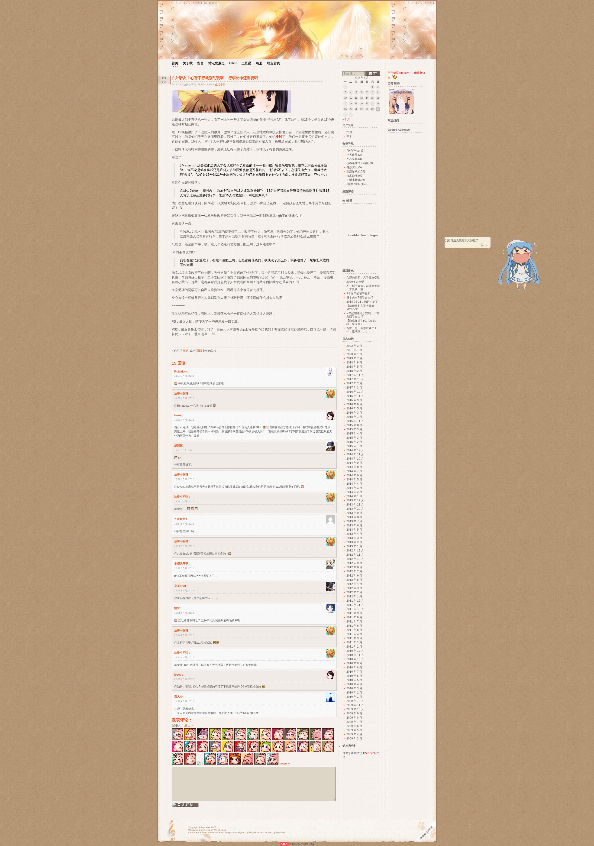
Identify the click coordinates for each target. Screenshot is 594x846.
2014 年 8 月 (354, 467)
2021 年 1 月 (354, 350)
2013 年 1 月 (354, 546)
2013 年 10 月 (355, 508)
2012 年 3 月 (354, 588)
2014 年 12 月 (355, 450)
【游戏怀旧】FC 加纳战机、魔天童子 (361, 322)
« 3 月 (346, 119)
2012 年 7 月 (354, 571)
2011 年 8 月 (354, 617)
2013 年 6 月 (354, 525)
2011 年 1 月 (354, 646)
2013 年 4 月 (354, 533)
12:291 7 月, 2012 (184, 419)
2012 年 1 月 (354, 596)
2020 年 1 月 (354, 354)
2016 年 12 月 (355, 391)
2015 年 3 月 (354, 437)
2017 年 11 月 (355, 375)
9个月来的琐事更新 (358, 293)
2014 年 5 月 (354, 479)
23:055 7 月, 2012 (184, 679)
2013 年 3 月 (354, 538)
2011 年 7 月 (354, 621)
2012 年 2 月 (354, 592)
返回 (199, 350)
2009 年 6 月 (354, 726)
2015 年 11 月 (355, 421)
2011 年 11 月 (355, 604)
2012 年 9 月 (354, 563)
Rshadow (180, 371)
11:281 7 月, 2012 (184, 398)
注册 (349, 132)
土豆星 (246, 63)
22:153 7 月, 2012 (184, 657)
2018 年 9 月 (354, 362)
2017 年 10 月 (355, 379)
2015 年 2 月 (354, 442)
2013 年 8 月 (354, 517)
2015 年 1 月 (354, 446)
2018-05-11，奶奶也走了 (362, 301)
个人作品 (352, 154)
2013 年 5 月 (354, 529)
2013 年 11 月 (355, 504)
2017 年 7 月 (354, 383)
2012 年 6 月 (354, 575)
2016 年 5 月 (354, 408)
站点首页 (273, 63)
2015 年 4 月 (354, 433)
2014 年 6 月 (354, 475)
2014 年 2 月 (354, 492)
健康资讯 (352, 167)
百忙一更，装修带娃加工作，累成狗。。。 (361, 330)
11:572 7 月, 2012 (184, 523)
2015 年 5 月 (354, 429)
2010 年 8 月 (354, 667)
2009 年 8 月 (354, 717)
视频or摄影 (353, 184)
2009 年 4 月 (354, 734)
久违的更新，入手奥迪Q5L (363, 277)
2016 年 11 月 (355, 396)
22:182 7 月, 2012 (184, 568)
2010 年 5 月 (354, 680)
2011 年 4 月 (354, 634)
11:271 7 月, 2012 (184, 376)
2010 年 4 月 (354, 684)
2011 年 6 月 (354, 625)
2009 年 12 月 (355, 701)
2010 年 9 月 (354, 663)
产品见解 (352, 159)
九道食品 (179, 519)
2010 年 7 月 (354, 671)
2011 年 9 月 (354, 613)
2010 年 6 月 (354, 675)
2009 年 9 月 (354, 713)
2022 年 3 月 (354, 345)
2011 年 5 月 (354, 630)
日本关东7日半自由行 (359, 297)
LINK (233, 63)
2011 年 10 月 (355, 609)
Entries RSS (194, 832)
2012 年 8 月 (354, 567)
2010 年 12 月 (355, 650)
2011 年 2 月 (354, 642)
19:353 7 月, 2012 (184, 613)
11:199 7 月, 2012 (184, 701)
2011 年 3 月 (354, 638)
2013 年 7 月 (354, 521)
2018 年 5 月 (354, 366)
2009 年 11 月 (355, 705)
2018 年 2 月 (354, 371)
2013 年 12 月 (355, 500)
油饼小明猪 (181, 393)
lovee (177, 415)
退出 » (189, 725)
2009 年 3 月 (354, 738)
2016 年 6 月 (354, 404)
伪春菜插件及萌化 (357, 163)
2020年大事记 (355, 281)
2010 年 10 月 (355, 659)
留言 (200, 63)
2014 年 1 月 (354, 496)
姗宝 (177, 608)
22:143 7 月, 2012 (184, 635)
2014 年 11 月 (355, 454)
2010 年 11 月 (355, 655)
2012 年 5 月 (354, 579)
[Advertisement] (407, 204)
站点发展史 (216, 63)
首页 (175, 63)
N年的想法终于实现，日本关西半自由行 (362, 315)
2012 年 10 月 (355, 559)
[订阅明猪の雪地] (401, 113)
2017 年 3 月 (354, 387)
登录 (349, 136)
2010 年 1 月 (354, 696)
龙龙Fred (180, 585)
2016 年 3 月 (354, 412)
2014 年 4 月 (354, 483)
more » (284, 763)
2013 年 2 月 (354, 542)
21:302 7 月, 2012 (184, 546)
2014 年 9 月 (354, 462)
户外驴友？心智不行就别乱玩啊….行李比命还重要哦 (215, 78)
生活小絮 (220, 84)
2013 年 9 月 (354, 513)
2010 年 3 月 (354, 688)
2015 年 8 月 (354, 425)
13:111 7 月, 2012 (184, 450)
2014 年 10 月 (355, 458)
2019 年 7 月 (354, 358)
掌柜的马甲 (181, 563)
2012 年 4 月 (354, 584)
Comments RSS (215, 832)
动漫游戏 (352, 171)
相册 (259, 63)
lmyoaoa (205, 827)
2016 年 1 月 (354, 416)
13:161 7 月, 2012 (184, 479)
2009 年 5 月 (354, 730)
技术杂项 (352, 175)
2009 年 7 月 (354, 721)
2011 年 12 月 (355, 600)
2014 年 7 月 (354, 471)
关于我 (188, 63)
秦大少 (178, 696)
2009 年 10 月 (355, 709)
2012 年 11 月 (355, 554)
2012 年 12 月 (355, 550)
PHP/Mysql (353, 150)
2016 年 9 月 (354, 400)
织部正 (178, 445)
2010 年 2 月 (354, 692)
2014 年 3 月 (354, 487)
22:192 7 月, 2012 (184, 590)
